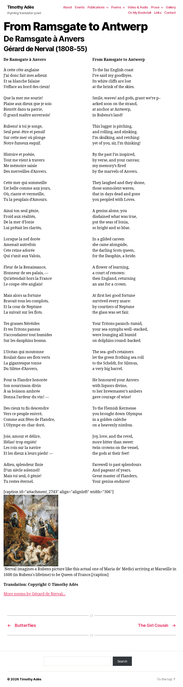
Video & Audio (138, 7)
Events (80, 7)
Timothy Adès (20, 7)
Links (158, 12)
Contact (170, 12)
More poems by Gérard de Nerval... (34, 594)
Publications (96, 7)
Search (122, 661)
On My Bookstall (139, 12)
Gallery (171, 7)
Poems (116, 7)
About (67, 7)
